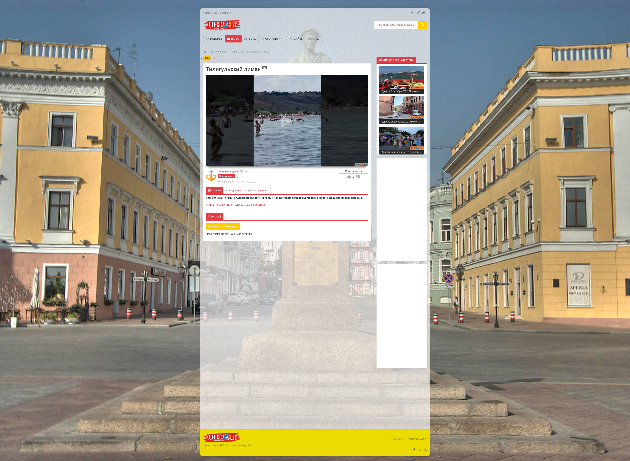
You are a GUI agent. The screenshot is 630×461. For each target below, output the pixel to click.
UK (207, 58)
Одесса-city (210, 445)
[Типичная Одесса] (211, 175)
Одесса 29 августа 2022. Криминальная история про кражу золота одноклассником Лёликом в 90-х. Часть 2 (402, 121)
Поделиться (236, 190)
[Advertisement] (401, 209)
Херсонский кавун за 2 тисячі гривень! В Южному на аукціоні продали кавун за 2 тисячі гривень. (402, 152)
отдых (248, 204)
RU (215, 58)
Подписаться (226, 176)
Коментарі (214, 216)
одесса (239, 204)
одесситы (259, 204)
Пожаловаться (259, 190)
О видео (216, 190)
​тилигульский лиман (221, 204)
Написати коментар (224, 226)
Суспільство (250, 182)
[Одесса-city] (222, 25)
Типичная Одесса (228, 171)
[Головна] (205, 51)
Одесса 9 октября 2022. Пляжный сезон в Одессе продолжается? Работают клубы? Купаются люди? (402, 91)
